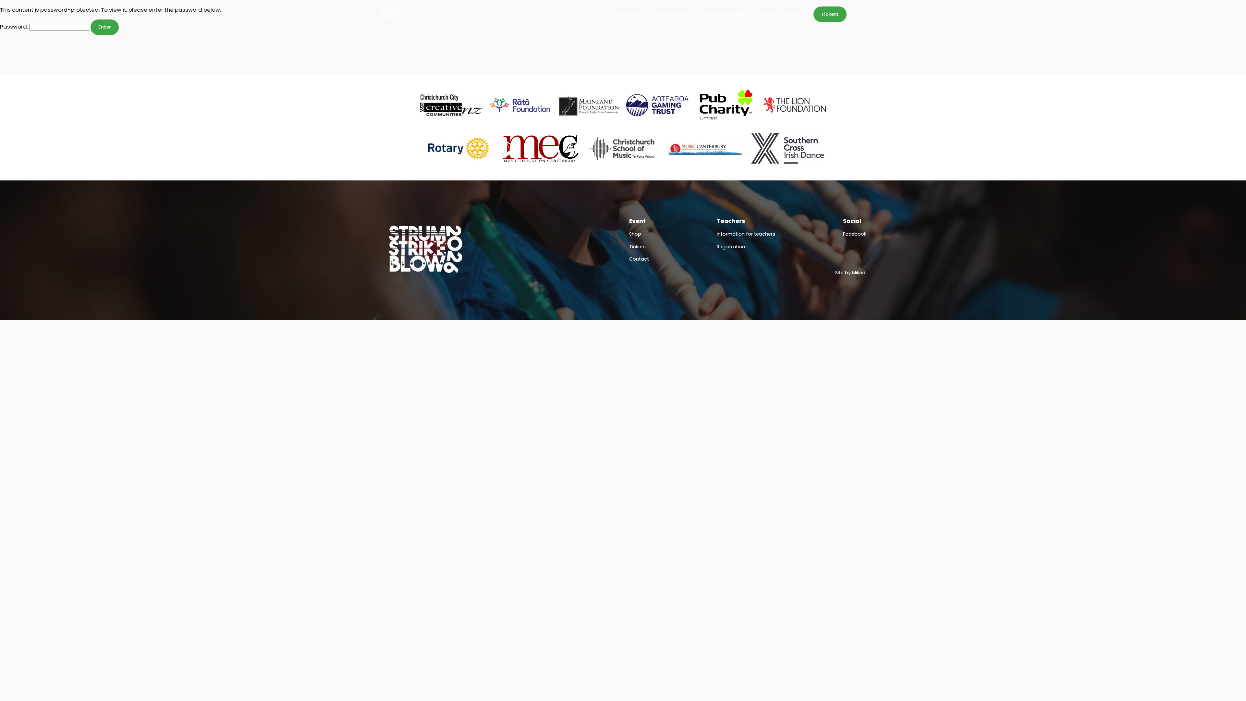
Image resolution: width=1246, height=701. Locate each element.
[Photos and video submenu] (751, 14)
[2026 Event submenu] (644, 14)
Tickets (830, 14)
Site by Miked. (850, 272)
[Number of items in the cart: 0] (859, 14)
